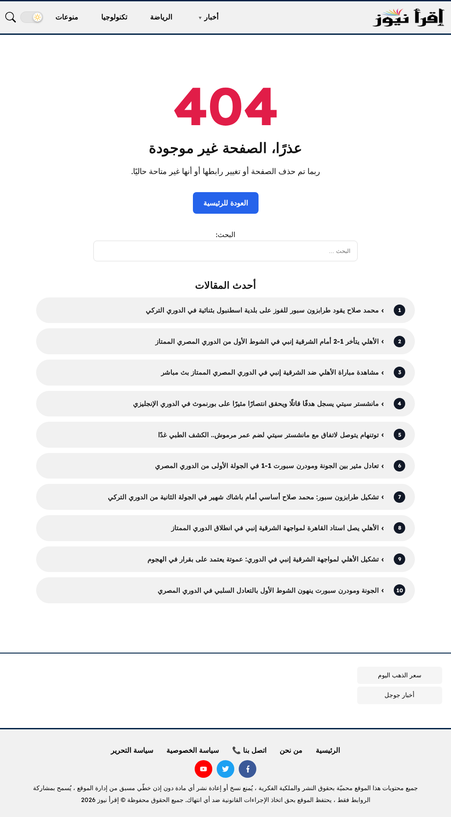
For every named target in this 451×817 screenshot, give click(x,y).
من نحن (291, 750)
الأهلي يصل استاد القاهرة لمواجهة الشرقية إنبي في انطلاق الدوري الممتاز (275, 528)
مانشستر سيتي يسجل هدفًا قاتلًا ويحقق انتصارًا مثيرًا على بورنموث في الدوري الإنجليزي (256, 403)
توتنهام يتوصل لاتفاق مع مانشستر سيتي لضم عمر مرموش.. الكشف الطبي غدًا (268, 435)
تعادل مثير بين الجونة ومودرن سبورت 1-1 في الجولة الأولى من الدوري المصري (267, 465)
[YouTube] (203, 769)
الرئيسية (328, 750)
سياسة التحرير (132, 750)
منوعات (66, 16)
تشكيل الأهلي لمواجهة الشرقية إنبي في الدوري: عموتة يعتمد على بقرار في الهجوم (263, 559)
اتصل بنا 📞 (249, 750)
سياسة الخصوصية (192, 750)
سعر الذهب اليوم (399, 675)
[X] (225, 769)
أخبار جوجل (399, 695)
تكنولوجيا (114, 16)
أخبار (211, 16)
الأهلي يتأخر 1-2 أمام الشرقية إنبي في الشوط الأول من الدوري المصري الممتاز (267, 341)
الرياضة (161, 16)
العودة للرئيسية (225, 202)
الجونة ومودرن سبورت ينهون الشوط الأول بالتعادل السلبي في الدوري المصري (268, 590)
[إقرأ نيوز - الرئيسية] (408, 17)
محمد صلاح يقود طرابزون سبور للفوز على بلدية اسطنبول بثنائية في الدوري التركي (262, 310)
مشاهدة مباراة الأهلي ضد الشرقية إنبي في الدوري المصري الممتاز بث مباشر (270, 372)
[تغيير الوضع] (31, 17)
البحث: (225, 234)
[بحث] (10, 17)
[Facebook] (247, 769)
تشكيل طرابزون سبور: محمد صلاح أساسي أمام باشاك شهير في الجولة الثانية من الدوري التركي (243, 497)
